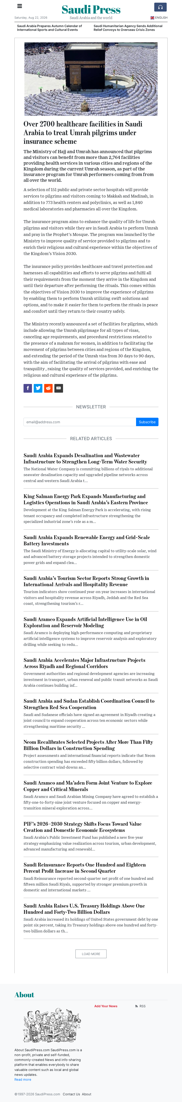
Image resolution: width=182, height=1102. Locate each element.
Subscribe (147, 422)
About (86, 1094)
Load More (91, 954)
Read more (22, 1080)
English (161, 17)
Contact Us (71, 1094)
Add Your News (105, 1006)
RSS (142, 1006)
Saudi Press (91, 9)
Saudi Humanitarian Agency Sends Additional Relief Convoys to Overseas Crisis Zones (127, 28)
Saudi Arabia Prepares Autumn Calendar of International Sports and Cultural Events (48, 28)
